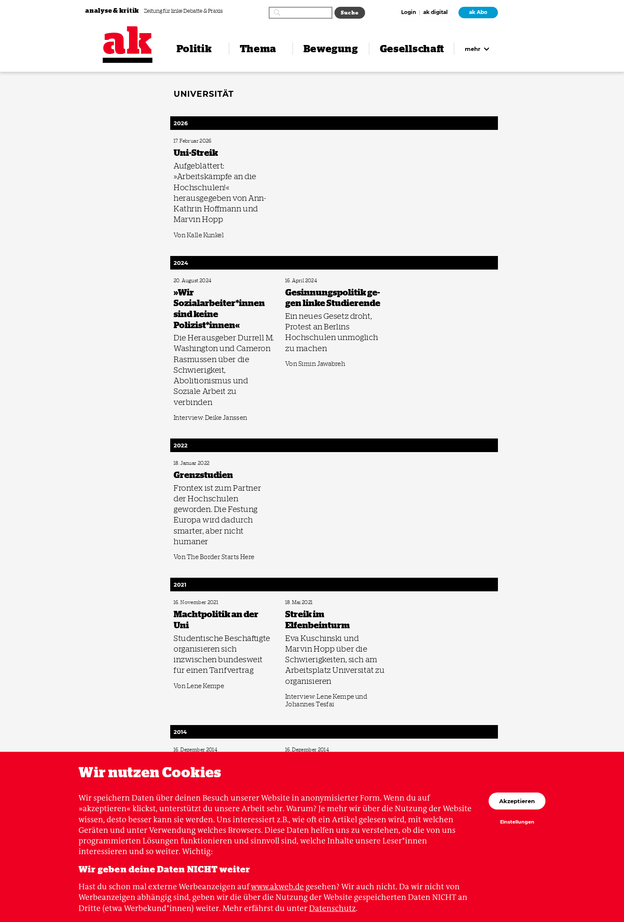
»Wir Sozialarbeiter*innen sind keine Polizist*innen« (223, 281)
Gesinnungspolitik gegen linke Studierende (325, 281)
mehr (473, 48)
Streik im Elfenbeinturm (308, 602)
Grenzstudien (187, 463)
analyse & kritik (113, 10)
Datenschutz (332, 908)
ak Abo (478, 12)
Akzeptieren (517, 801)
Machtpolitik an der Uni (196, 602)
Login (408, 12)
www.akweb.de (277, 886)
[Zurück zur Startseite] (127, 40)
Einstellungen (517, 822)
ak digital (435, 12)
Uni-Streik (183, 141)
